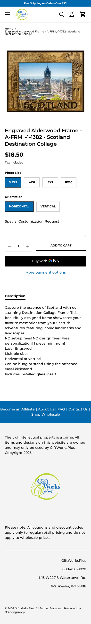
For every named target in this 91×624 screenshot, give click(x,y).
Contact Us (78, 409)
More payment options (45, 272)
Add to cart (60, 245)
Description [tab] (15, 296)
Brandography (15, 612)
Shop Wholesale (45, 414)
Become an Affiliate (17, 409)
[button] (83, 14)
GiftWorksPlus (24, 608)
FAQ (61, 409)
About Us (46, 409)
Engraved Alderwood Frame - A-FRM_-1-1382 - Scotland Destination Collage (42, 33)
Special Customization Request (32, 221)
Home (9, 29)
